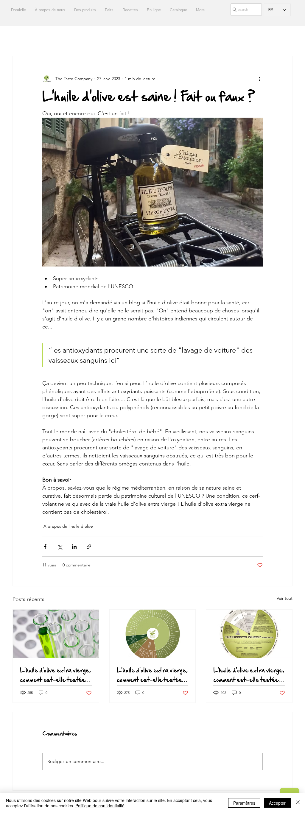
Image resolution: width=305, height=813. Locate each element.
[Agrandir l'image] (152, 192)
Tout (17, 38)
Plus (264, 38)
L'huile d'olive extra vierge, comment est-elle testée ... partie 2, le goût (152, 674)
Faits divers (101, 38)
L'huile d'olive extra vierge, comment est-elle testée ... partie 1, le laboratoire (55, 674)
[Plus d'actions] (259, 78)
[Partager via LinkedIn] (74, 546)
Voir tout (284, 598)
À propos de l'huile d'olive (68, 526)
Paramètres (244, 803)
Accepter (277, 803)
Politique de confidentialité (100, 806)
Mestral (214, 38)
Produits (70, 38)
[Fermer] (297, 803)
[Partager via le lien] (89, 546)
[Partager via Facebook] (45, 546)
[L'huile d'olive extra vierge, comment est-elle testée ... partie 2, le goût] (153, 634)
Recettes (41, 38)
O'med (241, 38)
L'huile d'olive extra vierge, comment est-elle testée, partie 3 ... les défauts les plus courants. (248, 674)
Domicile (186, 38)
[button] (285, 37)
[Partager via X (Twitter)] (60, 546)
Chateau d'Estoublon (145, 38)
